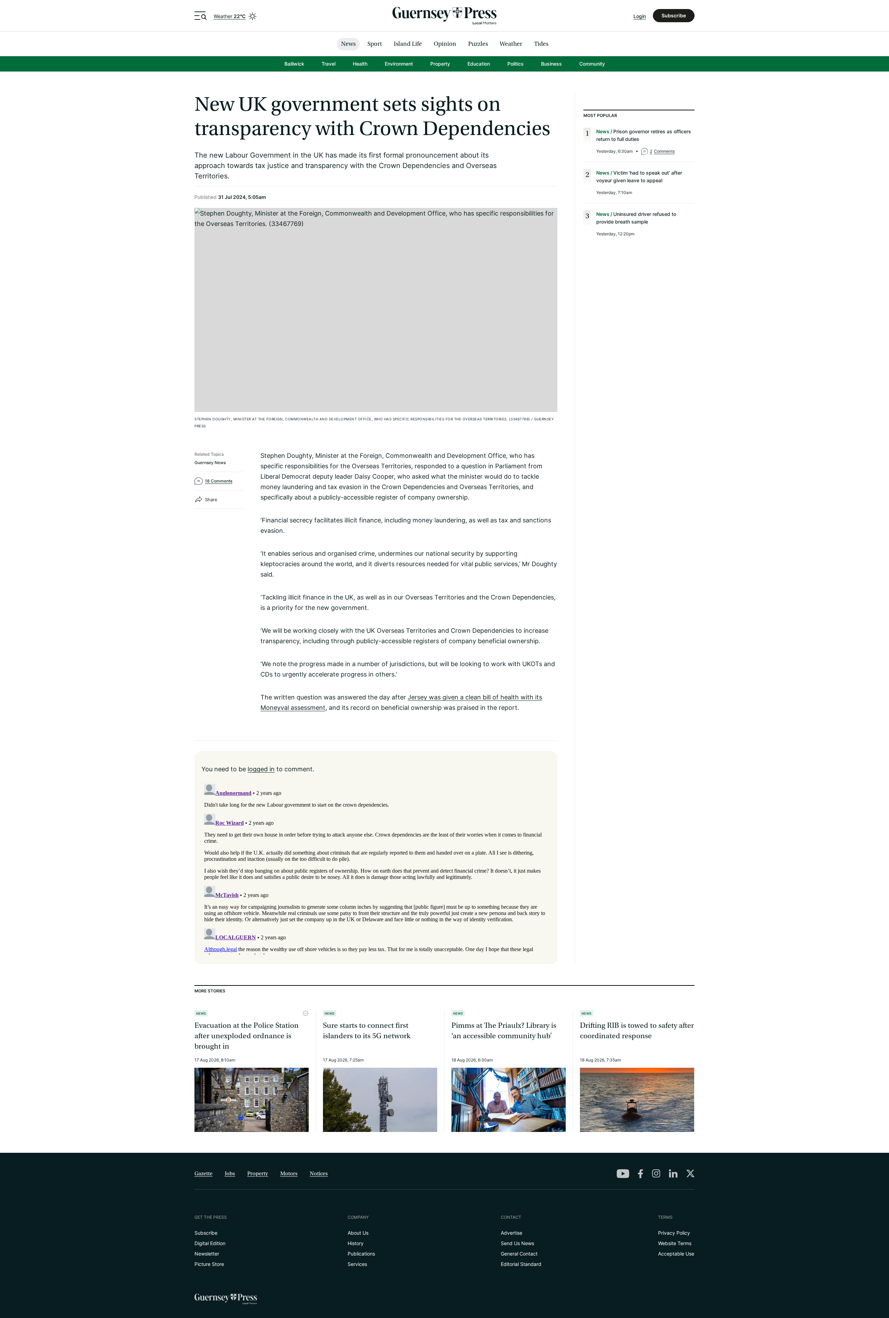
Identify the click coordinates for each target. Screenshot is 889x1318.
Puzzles (478, 44)
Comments (662, 151)
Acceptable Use (676, 1253)
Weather (230, 16)
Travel (328, 63)
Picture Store (209, 1264)
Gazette (203, 1173)
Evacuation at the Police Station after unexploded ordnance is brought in (246, 1036)
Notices (319, 1173)
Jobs (230, 1173)
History (356, 1243)
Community (592, 63)
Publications (361, 1253)
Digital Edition (209, 1243)
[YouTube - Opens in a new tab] (623, 1173)
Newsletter (206, 1253)
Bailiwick (294, 63)
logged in (261, 768)
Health (360, 63)
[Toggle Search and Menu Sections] (200, 15)
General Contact (519, 1253)
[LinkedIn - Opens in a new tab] (673, 1173)
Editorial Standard (521, 1264)
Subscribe (674, 15)
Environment (399, 63)
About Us (358, 1232)
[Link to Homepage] (444, 15)
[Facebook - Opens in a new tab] (640, 1173)
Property (440, 63)
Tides (541, 44)
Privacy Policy (674, 1232)
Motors (289, 1173)
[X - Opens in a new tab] (690, 1173)
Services (357, 1264)
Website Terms (674, 1243)
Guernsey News (210, 462)
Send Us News (517, 1243)
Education (478, 63)
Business (551, 63)
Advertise (511, 1232)
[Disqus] (375, 868)
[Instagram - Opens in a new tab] (656, 1173)
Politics (515, 63)
